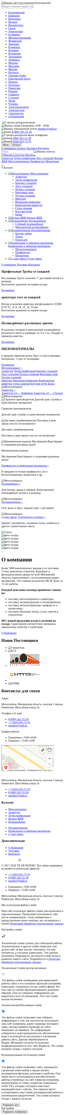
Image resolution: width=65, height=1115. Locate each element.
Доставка (31, 148)
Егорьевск (14, 34)
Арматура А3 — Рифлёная (17, 393)
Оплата (21, 148)
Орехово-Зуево (17, 75)
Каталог (16, 145)
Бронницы (14, 18)
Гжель (12, 28)
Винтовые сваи (24, 192)
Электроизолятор (18, 107)
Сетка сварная (23, 208)
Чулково (13, 103)
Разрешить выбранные (15, 1111)
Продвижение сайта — (9, 859)
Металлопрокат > (11, 367)
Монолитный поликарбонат (32, 227)
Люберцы (14, 59)
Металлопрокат (39, 173)
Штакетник (52, 161)
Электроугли (15, 113)
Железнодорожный (19, 37)
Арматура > (8, 389)
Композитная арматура (28, 205)
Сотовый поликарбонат (29, 224)
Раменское (14, 88)
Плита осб (21, 239)
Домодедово (15, 31)
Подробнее (7, 290)
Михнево (13, 66)
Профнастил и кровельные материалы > (25, 465)
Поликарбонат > (11, 483)
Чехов (11, 100)
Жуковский (15, 40)
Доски (19, 236)
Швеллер (20, 198)
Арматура (7, 158)
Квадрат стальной (25, 183)
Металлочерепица (18, 161)
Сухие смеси (34, 258)
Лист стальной (45, 158)
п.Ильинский (16, 116)
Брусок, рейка (23, 233)
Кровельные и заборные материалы (29, 246)
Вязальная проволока (27, 201)
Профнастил (37, 161)
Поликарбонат (37, 220)
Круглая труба (23, 211)
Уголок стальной (25, 195)
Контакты (43, 148)
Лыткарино (15, 56)
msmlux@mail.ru (47, 128)
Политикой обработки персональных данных (36, 923)
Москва (12, 69)
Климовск (14, 47)
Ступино (13, 97)
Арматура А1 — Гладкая (48, 393)
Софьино (13, 94)
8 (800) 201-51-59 (22, 131)
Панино (13, 81)
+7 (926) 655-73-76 (19, 722)
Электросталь (16, 110)
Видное (12, 21)
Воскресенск (15, 25)
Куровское (14, 53)
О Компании (8, 632)
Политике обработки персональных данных (30, 960)
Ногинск (13, 72)
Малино (13, 62)
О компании (9, 148)
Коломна (13, 50)
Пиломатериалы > (12, 502)
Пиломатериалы (40, 230)
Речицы (13, 91)
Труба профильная (25, 158)
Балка (18, 214)
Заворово (13, 44)
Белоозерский (16, 12)
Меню (6, 145)
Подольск (14, 85)
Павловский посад (19, 78)
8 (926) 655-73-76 (21, 141)
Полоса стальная (25, 189)
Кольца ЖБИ (34, 217)
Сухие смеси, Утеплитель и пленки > (23, 517)
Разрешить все (11, 1105)
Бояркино (14, 15)
